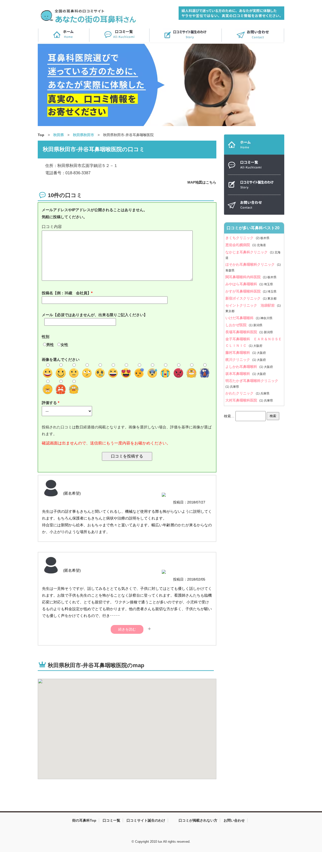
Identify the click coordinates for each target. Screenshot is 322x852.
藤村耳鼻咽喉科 (238, 353)
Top (41, 135)
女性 (64, 345)
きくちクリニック (240, 238)
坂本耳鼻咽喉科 (238, 374)
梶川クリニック (238, 360)
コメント (127, 227)
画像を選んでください (60, 359)
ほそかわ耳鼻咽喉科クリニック (250, 264)
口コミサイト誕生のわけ (146, 820)
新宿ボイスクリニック (243, 298)
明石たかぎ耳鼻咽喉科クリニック (251, 381)
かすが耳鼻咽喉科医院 (243, 291)
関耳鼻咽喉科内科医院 (243, 277)
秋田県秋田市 (83, 135)
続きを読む (127, 629)
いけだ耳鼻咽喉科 (240, 318)
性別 (45, 336)
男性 (50, 345)
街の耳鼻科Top (84, 820)
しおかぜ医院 (236, 325)
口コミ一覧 (111, 820)
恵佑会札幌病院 (238, 245)
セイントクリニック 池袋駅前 (250, 305)
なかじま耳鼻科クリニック (247, 252)
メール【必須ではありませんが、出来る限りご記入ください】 (94, 315)
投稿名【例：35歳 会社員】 (66, 293)
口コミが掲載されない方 (198, 820)
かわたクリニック (240, 393)
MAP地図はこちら (201, 182)
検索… (229, 416)
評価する (50, 403)
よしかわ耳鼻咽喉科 (241, 367)
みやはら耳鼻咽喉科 (241, 284)
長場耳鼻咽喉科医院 (241, 332)
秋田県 (58, 135)
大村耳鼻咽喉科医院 (241, 400)
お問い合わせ (234, 820)
